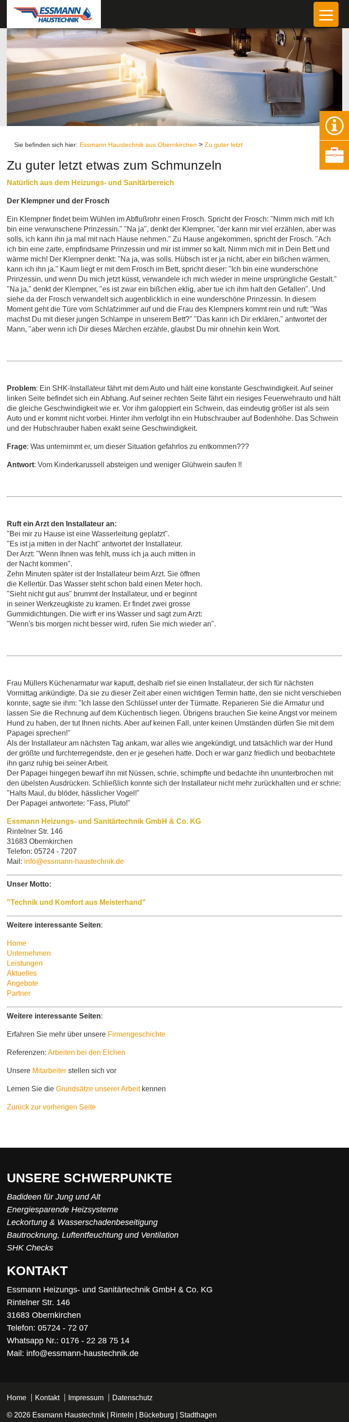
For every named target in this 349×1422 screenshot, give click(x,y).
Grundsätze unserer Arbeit (98, 1089)
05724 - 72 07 (63, 1327)
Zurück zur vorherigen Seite (51, 1107)
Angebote (22, 983)
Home (16, 943)
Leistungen (25, 963)
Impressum (86, 1398)
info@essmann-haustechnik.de (74, 861)
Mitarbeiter (49, 1070)
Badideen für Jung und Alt (53, 1196)
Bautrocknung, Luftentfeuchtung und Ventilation (93, 1235)
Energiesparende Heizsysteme (62, 1209)
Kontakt (47, 1398)
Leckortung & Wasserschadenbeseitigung (82, 1222)
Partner (18, 993)
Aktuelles (22, 973)
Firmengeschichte (136, 1034)
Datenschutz (132, 1398)
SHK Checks (30, 1247)
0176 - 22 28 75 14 (95, 1340)
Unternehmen (29, 953)
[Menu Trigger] (326, 14)
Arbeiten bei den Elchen (86, 1052)
